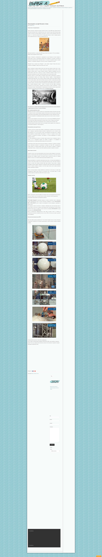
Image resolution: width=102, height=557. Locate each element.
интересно (35, 373)
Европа (33, 373)
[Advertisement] (45, 15)
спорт (38, 373)
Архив (51, 449)
